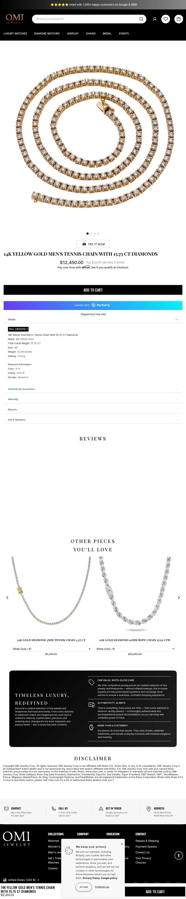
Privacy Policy (91, 878)
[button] (178, 855)
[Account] (155, 19)
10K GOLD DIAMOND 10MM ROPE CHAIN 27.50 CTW (51, 640)
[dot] (87, 233)
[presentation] (7, 597)
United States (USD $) (22, 880)
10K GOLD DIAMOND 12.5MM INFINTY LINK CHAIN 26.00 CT (135, 641)
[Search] (141, 19)
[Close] (122, 844)
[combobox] (89, 19)
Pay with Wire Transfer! (105, 262)
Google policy (109, 878)
